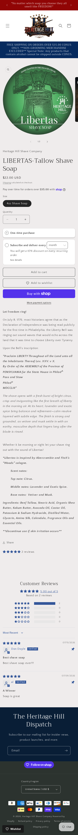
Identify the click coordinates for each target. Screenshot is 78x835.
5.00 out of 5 (49, 591)
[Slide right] (47, 142)
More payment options (39, 302)
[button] (7, 26)
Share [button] (10, 542)
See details (16, 260)
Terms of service (62, 821)
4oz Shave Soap (17, 203)
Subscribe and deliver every (28, 245)
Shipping (7, 183)
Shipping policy (41, 827)
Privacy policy (43, 821)
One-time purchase (22, 233)
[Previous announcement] (7, 5)
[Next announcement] (71, 5)
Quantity (7, 212)
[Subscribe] (66, 750)
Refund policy (25, 821)
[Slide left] (31, 142)
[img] (12, 643)
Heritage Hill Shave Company (37, 816)
